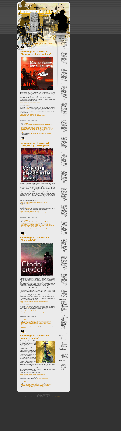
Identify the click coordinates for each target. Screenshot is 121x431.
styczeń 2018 (64, 158)
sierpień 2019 (64, 137)
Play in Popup (45, 378)
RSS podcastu (64, 346)
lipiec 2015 (63, 193)
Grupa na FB (64, 339)
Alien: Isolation (27, 221)
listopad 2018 (64, 146)
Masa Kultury (64, 366)
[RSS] (67, 34)
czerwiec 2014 (64, 208)
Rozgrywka (63, 367)
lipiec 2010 (63, 262)
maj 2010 (63, 264)
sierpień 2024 (64, 68)
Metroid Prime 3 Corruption (36, 127)
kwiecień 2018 (64, 155)
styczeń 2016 (64, 186)
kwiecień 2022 (64, 99)
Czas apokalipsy (27, 321)
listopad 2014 (64, 201)
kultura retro (63, 317)
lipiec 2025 (63, 55)
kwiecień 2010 (64, 265)
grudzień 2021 (64, 104)
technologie (45, 228)
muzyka (62, 320)
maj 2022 (63, 98)
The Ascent (40, 128)
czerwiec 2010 (64, 263)
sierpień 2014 (64, 206)
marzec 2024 (64, 73)
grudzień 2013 (64, 214)
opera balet (63, 321)
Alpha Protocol (35, 221)
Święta (62, 328)
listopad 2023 (64, 77)
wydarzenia (63, 333)
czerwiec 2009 (64, 277)
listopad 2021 (64, 105)
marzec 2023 (64, 87)
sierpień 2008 (64, 289)
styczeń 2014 (64, 213)
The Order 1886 (28, 226)
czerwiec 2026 (64, 42)
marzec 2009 (64, 280)
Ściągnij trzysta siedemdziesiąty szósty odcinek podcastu (33, 202)
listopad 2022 (64, 91)
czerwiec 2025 (64, 56)
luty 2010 (63, 267)
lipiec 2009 (63, 276)
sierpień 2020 (64, 123)
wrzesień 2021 (64, 108)
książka (38, 326)
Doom (43, 223)
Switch (32, 225)
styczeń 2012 (64, 241)
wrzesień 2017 (64, 163)
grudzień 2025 (64, 48)
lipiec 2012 (63, 234)
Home (21, 4)
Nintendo (23, 384)
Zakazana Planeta (63, 369)
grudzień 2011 (64, 242)
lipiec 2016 (63, 179)
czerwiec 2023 (64, 84)
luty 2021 (63, 115)
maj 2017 (63, 167)
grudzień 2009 (64, 269)
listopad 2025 (64, 50)
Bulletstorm (33, 383)
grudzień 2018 (64, 145)
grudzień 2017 (64, 159)
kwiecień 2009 (64, 279)
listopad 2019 (64, 132)
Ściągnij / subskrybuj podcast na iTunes (29, 114)
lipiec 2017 (63, 165)
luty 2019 (63, 143)
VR (40, 226)
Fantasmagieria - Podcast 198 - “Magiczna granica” (35, 336)
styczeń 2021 (64, 116)
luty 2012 (63, 240)
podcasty (49, 133)
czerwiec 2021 (64, 111)
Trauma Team (28, 324)
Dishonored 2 (38, 223)
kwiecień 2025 (64, 58)
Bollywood (63, 303)
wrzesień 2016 (64, 177)
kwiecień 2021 (64, 113)
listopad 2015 (64, 188)
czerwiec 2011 (64, 249)
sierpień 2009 (64, 275)
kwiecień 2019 (64, 141)
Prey (42, 224)
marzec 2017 (64, 170)
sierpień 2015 (64, 192)
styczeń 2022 (64, 103)
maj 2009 (63, 278)
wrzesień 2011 (64, 246)
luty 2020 (63, 129)
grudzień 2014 (64, 200)
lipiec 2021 (63, 110)
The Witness (36, 226)
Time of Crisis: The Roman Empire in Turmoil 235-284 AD (36, 130)
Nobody (45, 127)
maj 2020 (63, 126)
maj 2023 (63, 85)
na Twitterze (38, 115)
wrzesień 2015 (64, 191)
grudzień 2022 (64, 90)
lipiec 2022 (63, 96)
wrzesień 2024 (64, 67)
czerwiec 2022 (64, 97)
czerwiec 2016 (64, 180)
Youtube (22, 104)
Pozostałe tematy (36, 4)
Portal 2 (32, 384)
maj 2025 (63, 57)
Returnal (28, 128)
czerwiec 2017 (64, 166)
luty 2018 (63, 157)
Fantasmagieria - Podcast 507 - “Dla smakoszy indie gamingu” (35, 52)
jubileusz (63, 313)
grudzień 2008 (64, 283)
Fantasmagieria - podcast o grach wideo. (51, 7)
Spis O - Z (54, 4)
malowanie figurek (63, 319)
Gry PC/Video (32, 133)
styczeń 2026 (64, 47)
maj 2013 (63, 223)
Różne (62, 325)
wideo (62, 332)
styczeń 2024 (64, 75)
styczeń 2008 (64, 296)
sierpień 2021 (64, 109)
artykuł (62, 302)
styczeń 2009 (64, 282)
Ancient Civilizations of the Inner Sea (32, 124)
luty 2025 (63, 60)
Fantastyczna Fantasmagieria (64, 357)
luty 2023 (63, 88)
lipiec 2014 (63, 207)
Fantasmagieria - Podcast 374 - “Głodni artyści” (35, 238)
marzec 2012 (64, 239)
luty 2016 (63, 184)
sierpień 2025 (64, 54)
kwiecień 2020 (64, 127)
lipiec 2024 (63, 69)
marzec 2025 (64, 59)
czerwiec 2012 (64, 235)
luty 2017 (63, 171)
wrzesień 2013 (64, 218)
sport (62, 327)
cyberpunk (42, 221)
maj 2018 (63, 154)
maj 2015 (63, 195)
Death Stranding (30, 223)
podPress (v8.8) (48, 397)
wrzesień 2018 (64, 149)
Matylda (29, 322)
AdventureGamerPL (65, 362)
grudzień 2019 (64, 131)
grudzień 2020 (64, 118)
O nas (27, 4)
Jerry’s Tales (64, 364)
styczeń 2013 (64, 227)
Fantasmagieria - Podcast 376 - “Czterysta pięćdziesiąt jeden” (35, 144)
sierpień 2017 (64, 164)
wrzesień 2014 (64, 205)
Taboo (36, 225)
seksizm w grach (39, 384)
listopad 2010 (64, 257)
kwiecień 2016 (64, 182)
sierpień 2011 (64, 247)
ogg (29, 105)
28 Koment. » (45, 386)
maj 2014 (63, 209)
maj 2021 (63, 112)
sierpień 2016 (64, 178)
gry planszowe (42, 133)
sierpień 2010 (64, 261)
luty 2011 (63, 254)
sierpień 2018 (64, 150)
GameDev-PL (64, 363)
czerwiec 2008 (64, 291)
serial (62, 326)
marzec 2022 (64, 101)
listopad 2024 (64, 63)
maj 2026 (63, 43)
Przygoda (63, 324)
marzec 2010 (64, 266)
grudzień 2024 (64, 62)
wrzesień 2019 (64, 136)
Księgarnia (63, 343)
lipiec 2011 (63, 248)
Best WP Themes (58, 396)
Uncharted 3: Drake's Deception (41, 385)
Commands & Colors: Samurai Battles (38, 126)
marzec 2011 (64, 252)
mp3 (27, 105)
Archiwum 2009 (64, 352)
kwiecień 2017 (64, 169)
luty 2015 (63, 198)
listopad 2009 (64, 271)
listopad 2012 (64, 229)
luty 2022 (63, 102)
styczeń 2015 (64, 199)
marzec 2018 (64, 156)
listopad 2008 (64, 284)
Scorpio (28, 225)
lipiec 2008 (63, 290)
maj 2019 (63, 140)
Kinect (42, 321)
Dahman (26, 123)
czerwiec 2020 (64, 125)
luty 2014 (63, 212)
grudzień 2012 (64, 228)
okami (49, 127)
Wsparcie (62, 4)
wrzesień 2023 (64, 80)
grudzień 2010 (64, 256)
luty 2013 (63, 226)
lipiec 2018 (63, 152)
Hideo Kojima (32, 224)
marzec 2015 (64, 197)
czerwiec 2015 (64, 194)
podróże (62, 323)
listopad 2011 (64, 243)
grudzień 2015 (64, 187)
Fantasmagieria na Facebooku (27, 115)
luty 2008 (63, 295)
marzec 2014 (64, 211)
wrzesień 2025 (64, 53)
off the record (64, 344)
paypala (28, 108)
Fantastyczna (64, 304)
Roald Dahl (39, 322)
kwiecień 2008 (64, 293)
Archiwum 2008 (64, 350)
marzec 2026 (64, 45)
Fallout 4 (47, 223)
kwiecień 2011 (64, 251)
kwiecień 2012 (64, 238)
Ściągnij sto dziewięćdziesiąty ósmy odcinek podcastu (33, 374)
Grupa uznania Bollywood (64, 341)
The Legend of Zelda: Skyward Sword (38, 129)
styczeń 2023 (64, 89)
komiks (62, 315)
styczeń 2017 (64, 172)
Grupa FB (44, 115)
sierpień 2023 (64, 81)
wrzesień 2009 (64, 274)
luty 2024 (63, 74)
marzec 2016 (64, 183)
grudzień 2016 (64, 173)
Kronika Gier (63, 365)
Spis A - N (46, 4)
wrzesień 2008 (64, 288)
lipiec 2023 (63, 82)
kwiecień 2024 (64, 72)
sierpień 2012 (64, 233)
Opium (62, 345)
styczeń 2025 (64, 61)
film (37, 133)
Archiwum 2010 (64, 353)
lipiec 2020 (63, 124)
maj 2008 (63, 292)
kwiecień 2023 (64, 86)
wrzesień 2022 (64, 94)
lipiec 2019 (63, 138)
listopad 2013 (64, 215)
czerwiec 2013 (64, 222)
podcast (23, 128)
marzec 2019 (64, 142)
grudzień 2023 (64, 76)
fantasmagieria (25, 127)
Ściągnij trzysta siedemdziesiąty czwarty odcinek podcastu (34, 301)
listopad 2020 (64, 119)
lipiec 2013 (63, 221)
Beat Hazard (26, 383)
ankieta (62, 301)
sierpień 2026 (64, 40)
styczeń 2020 (64, 130)
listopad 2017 (64, 160)
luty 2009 (63, 281)
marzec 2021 (64, 114)
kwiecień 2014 (64, 210)
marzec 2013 (64, 225)
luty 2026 (63, 46)
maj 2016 (63, 181)
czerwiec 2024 (64, 70)
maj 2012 (63, 237)
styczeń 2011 (64, 255)
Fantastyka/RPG (64, 306)
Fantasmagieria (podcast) (64, 355)
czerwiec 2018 (64, 153)
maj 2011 (63, 250)
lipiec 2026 (63, 41)
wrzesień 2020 (64, 122)
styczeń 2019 (64, 144)
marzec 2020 (64, 128)
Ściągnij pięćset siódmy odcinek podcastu (30, 102)
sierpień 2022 (64, 95)
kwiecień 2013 (64, 224)
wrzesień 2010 (64, 260)
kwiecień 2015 (64, 196)
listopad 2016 (64, 174)
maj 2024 (63, 71)
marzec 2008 (64, 294)
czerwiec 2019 (64, 139)
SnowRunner (33, 128)
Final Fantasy (48, 383)
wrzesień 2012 (64, 232)
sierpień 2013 (64, 220)
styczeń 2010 (64, 268)
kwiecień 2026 (64, 44)
